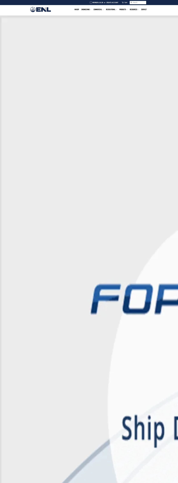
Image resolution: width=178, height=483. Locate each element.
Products (122, 9)
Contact (144, 9)
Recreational (111, 9)
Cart (125, 2)
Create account (112, 3)
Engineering (85, 9)
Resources (134, 9)
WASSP (76, 9)
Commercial (98, 9)
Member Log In (97, 3)
